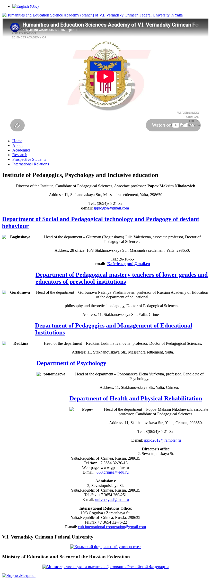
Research (19, 155)
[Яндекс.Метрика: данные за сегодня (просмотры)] (19, 575)
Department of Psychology (71, 363)
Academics (21, 150)
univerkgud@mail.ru (112, 499)
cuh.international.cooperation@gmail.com (112, 527)
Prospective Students (29, 159)
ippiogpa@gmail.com (111, 208)
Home (17, 141)
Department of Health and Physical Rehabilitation (135, 398)
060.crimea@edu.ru (112, 472)
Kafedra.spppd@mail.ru (128, 264)
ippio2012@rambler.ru (162, 440)
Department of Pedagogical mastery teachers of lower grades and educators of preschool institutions (122, 278)
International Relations (30, 164)
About (17, 145)
